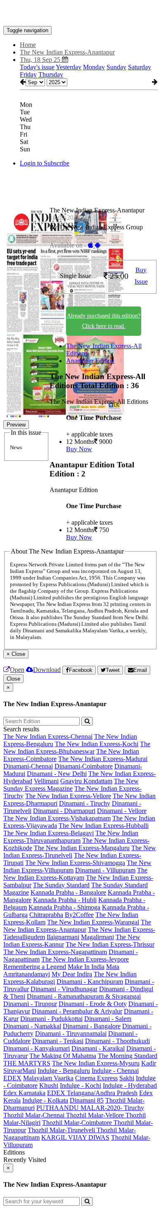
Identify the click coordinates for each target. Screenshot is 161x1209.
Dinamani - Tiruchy (84, 803)
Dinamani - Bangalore (92, 1026)
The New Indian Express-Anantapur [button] (67, 52)
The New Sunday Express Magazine (71, 785)
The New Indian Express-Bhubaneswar (76, 747)
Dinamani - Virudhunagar (64, 988)
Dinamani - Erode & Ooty (93, 1003)
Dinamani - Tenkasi (57, 1040)
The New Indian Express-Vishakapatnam (57, 818)
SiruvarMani (19, 1070)
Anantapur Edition (90, 360)
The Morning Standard (127, 1055)
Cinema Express (96, 1078)
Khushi (48, 1085)
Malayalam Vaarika (48, 1078)
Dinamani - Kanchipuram (90, 981)
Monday (94, 67)
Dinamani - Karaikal (98, 1048)
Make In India (86, 966)
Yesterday (68, 67)
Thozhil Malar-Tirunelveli (62, 1130)
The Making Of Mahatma (62, 1055)
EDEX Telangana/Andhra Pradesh (92, 1092)
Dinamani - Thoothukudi (117, 1040)
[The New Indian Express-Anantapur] (80, 13)
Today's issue (37, 67)
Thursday (50, 74)
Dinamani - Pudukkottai (51, 1018)
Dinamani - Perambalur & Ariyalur (77, 1011)
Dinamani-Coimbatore (83, 766)
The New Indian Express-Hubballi (104, 825)
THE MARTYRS (26, 1063)
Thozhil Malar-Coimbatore (78, 1122)
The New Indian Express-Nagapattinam (55, 951)
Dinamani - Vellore (122, 810)
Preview (16, 425)
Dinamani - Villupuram (105, 870)
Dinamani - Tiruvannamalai (71, 1033)
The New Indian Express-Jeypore (85, 959)
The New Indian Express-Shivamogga (75, 862)
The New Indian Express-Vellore (68, 795)
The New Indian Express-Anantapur (77, 926)
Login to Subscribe (44, 163)
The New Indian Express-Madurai (102, 758)
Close (13, 679)
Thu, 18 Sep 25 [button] (41, 59)
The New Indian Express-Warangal (93, 922)
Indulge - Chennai (115, 1070)
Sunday (116, 67)
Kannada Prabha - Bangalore (68, 892)
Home (28, 44)
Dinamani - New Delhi (57, 773)
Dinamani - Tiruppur (30, 1003)
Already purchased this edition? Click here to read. (103, 321)
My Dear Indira (72, 974)
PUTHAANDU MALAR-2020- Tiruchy (90, 1107)
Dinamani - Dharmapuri (64, 810)
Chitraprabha (46, 914)
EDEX (12, 1078)
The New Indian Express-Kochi (96, 743)
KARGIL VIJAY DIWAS (75, 1137)
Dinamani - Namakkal (32, 1026)
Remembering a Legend (34, 966)
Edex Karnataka (24, 1092)
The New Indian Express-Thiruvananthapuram (70, 837)
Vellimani (46, 781)
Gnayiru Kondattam (86, 781)
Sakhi (126, 1078)
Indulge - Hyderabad (130, 1085)
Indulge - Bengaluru (64, 1070)
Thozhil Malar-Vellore (95, 1115)
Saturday (139, 67)
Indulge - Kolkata (45, 1100)
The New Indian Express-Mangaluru (82, 847)
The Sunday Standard (61, 884)
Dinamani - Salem (107, 1018)
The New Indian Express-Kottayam (75, 874)
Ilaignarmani (63, 936)
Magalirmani (97, 936)
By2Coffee (79, 914)
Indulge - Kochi (80, 1085)
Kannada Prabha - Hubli (65, 899)
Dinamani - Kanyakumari (36, 1048)
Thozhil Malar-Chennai (34, 1115)
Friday (28, 74)
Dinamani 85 (87, 1100)
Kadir (148, 1063)
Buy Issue (141, 275)
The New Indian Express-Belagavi (48, 833)
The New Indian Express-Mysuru (96, 1063)
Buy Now (79, 448)
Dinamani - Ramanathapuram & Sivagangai (84, 996)
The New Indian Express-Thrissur (110, 944)
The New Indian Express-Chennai (47, 736)
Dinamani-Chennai (28, 766)
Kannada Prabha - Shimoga (64, 907)
